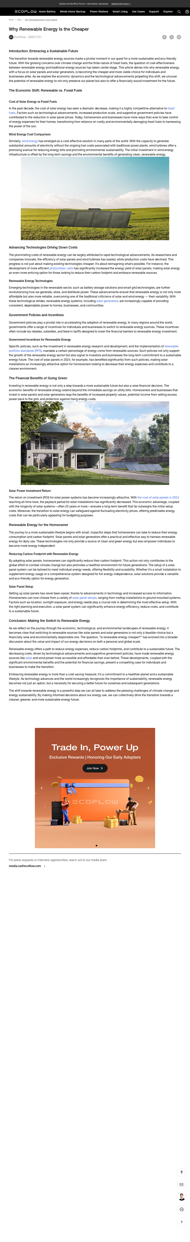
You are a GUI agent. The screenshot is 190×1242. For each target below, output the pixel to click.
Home (11, 20)
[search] (179, 11)
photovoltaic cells (61, 268)
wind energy (30, 141)
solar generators (107, 301)
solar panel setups (84, 598)
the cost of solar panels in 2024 (158, 497)
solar (29, 658)
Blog (19, 20)
